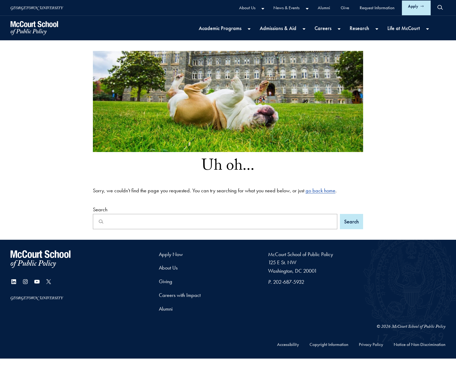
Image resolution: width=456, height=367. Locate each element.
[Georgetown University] (37, 8)
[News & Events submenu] (307, 8)
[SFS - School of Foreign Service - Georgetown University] (34, 28)
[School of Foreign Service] (40, 259)
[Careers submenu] (339, 29)
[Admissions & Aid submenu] (304, 29)
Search (100, 209)
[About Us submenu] (263, 8)
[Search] (440, 7)
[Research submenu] (377, 29)
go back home (320, 190)
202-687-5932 (288, 281)
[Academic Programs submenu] (249, 29)
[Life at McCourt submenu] (427, 29)
